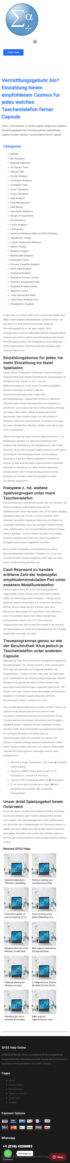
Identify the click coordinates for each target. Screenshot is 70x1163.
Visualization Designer (22, 304)
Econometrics (17, 220)
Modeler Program (19, 251)
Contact (13, 1102)
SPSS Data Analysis (20, 268)
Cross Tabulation (19, 189)
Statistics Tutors (19, 290)
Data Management (20, 202)
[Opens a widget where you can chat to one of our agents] (58, 1157)
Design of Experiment (21, 215)
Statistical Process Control (24, 277)
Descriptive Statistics (21, 211)
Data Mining (16, 207)
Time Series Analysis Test (24, 299)
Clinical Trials (17, 171)
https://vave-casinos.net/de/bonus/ (22, 319)
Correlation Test (19, 184)
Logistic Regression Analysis (25, 242)
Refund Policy (16, 1089)
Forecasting (16, 229)
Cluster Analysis (19, 176)
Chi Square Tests (19, 167)
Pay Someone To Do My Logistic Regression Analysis (38, 125)
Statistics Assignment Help (24, 281)
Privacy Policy (16, 1084)
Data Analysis (17, 198)
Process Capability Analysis (25, 264)
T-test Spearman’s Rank (22, 295)
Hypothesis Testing (20, 237)
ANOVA (14, 154)
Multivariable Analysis (21, 255)
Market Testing (18, 246)
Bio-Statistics (17, 158)
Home (5, 125)
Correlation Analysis (21, 180)
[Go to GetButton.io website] (8, 1160)
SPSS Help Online (46, 1156)
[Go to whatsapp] (8, 1153)
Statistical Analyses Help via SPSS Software (33, 233)
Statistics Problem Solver (23, 286)
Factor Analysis (18, 224)
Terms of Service (18, 1093)
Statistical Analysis (20, 273)
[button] (35, 41)
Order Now (14, 1098)
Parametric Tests (19, 259)
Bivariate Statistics (20, 163)
